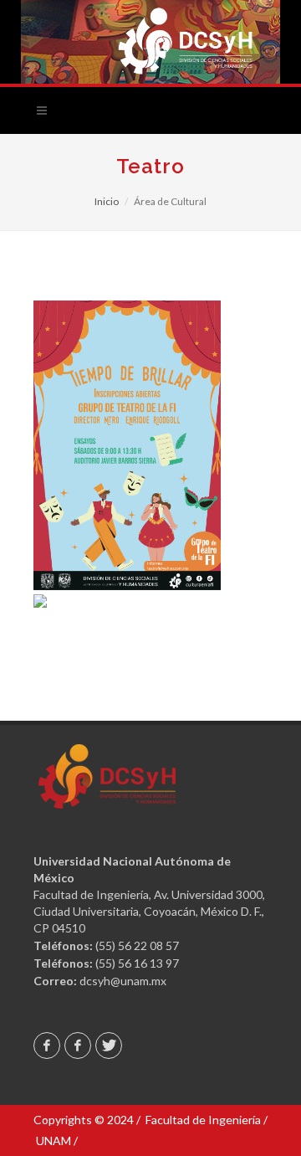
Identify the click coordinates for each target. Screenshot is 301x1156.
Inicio (106, 201)
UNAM (53, 1140)
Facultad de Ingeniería (203, 1119)
